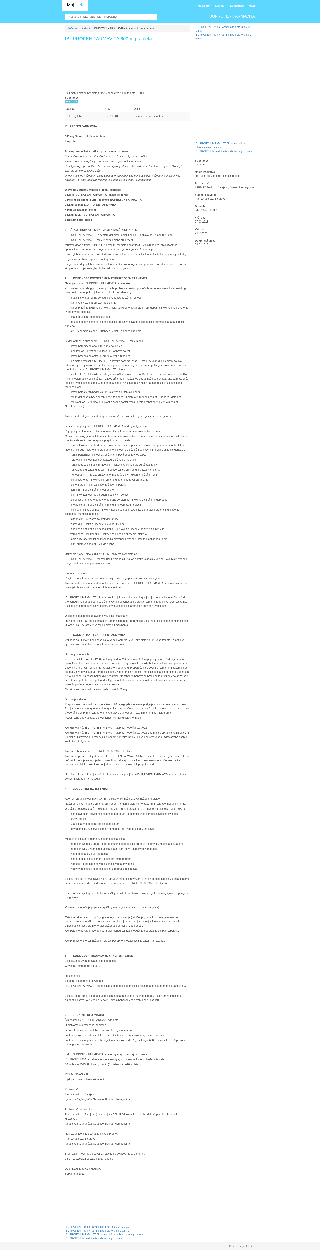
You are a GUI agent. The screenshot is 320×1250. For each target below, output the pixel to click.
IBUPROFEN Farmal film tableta (93, 1238)
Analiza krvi (203, 5)
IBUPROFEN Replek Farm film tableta (97, 1226)
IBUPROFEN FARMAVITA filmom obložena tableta (104, 1234)
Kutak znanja (237, 1246)
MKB (252, 5)
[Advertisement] (127, 67)
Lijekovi (220, 5)
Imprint (250, 1246)
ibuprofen (72, 101)
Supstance (237, 5)
